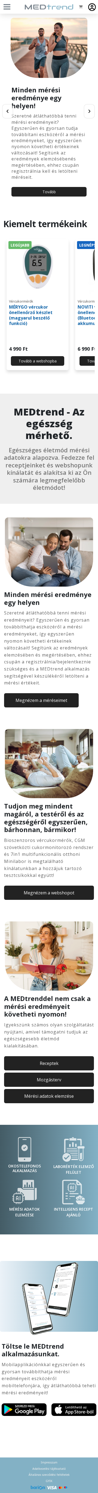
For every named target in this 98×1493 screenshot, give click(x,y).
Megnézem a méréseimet (41, 700)
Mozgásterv (49, 1080)
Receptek (49, 1063)
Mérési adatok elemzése (49, 1096)
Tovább (49, 191)
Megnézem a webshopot (49, 893)
